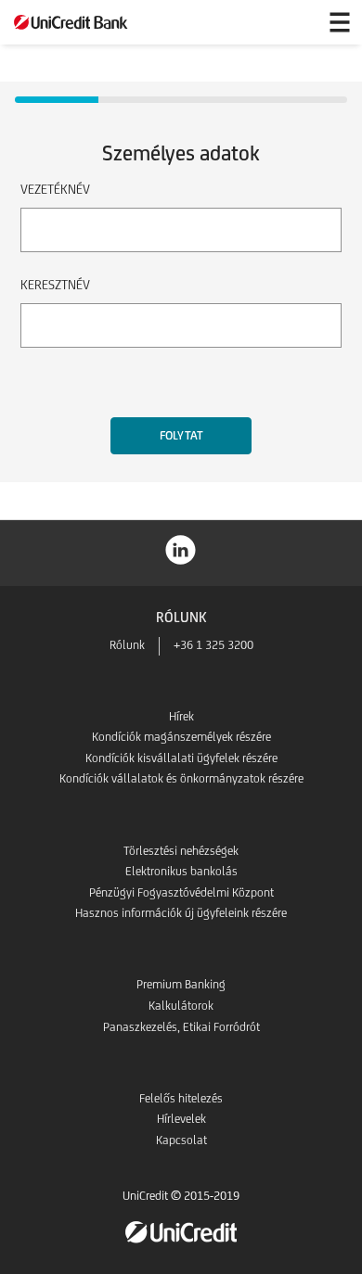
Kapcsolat (181, 1140)
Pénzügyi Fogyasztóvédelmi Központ (181, 892)
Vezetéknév (55, 189)
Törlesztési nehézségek (181, 851)
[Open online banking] (295, 22)
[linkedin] (181, 548)
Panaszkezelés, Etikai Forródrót (181, 1027)
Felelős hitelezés (181, 1098)
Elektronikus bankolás (181, 871)
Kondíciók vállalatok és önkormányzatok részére (181, 778)
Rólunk (127, 645)
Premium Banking (181, 984)
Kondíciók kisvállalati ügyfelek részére (181, 758)
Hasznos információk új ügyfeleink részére (181, 913)
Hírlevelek (181, 1119)
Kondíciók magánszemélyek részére (181, 737)
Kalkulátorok (181, 1006)
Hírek (181, 716)
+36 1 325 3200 (213, 645)
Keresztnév (55, 284)
